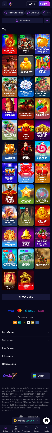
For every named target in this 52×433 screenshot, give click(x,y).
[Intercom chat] (46, 420)
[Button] (4, 3)
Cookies (30, 420)
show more (26, 297)
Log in (32, 4)
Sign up (44, 4)
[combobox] (40, 376)
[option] (13, 13)
